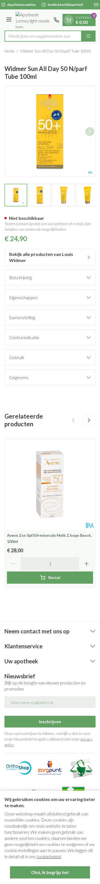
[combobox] (43, 36)
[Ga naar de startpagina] (33, 20)
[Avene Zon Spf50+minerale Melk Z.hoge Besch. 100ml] (50, 484)
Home (9, 51)
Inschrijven (50, 721)
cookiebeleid (49, 856)
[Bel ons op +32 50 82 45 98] (56, 20)
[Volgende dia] (89, 420)
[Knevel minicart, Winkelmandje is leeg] (69, 20)
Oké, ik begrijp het (50, 872)
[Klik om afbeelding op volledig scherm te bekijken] (50, 131)
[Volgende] (89, 131)
